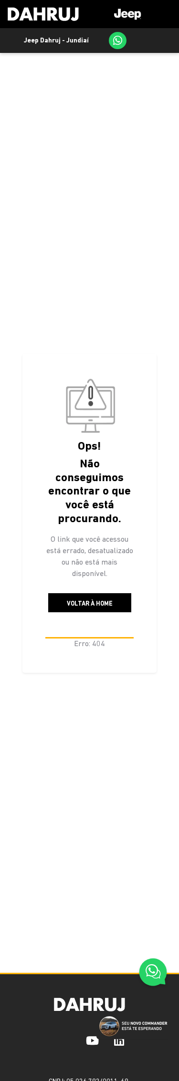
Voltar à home (90, 604)
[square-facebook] (55, 1040)
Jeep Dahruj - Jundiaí (56, 40)
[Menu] (138, 14)
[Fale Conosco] (153, 973)
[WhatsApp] (117, 40)
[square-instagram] (70, 1040)
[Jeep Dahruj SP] (43, 14)
